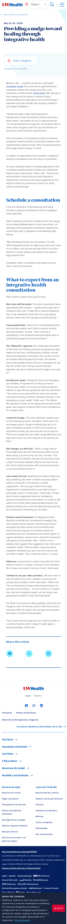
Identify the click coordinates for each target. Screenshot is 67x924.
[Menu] (62, 4)
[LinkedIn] (41, 705)
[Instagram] (33, 705)
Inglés (28, 696)
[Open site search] (52, 4)
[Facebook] (26, 705)
